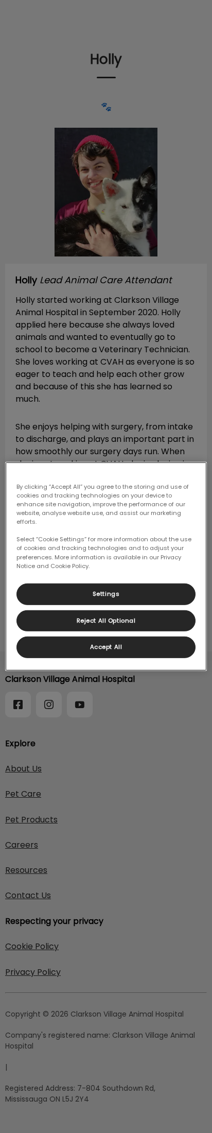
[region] (105, 566)
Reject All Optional (106, 620)
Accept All (106, 647)
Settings (106, 593)
